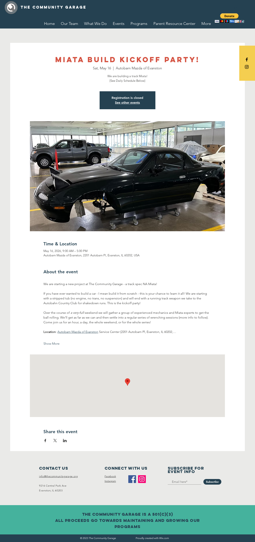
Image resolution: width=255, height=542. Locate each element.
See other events (127, 102)
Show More (51, 343)
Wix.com (164, 538)
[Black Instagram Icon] (246, 66)
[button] (229, 18)
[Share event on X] (55, 440)
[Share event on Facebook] (45, 440)
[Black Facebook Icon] (246, 59)
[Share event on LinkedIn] (65, 440)
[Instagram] (142, 479)
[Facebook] (132, 479)
